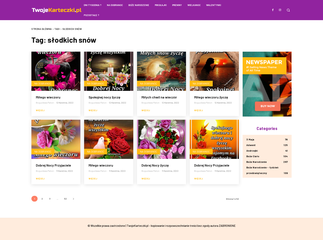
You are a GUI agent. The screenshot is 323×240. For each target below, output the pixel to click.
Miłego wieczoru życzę (211, 97)
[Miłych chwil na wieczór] (161, 71)
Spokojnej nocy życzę (104, 97)
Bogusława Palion (45, 102)
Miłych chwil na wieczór (159, 97)
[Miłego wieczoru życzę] (214, 71)
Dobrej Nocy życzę (155, 165)
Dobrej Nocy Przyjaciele (53, 165)
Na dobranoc (42, 83)
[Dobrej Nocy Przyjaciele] (55, 139)
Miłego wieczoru (48, 97)
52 (65, 198)
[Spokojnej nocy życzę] (108, 71)
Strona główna (41, 28)
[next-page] (73, 199)
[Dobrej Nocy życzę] (161, 139)
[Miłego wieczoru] (55, 71)
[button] (288, 10)
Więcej (40, 110)
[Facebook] (273, 10)
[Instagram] (280, 10)
